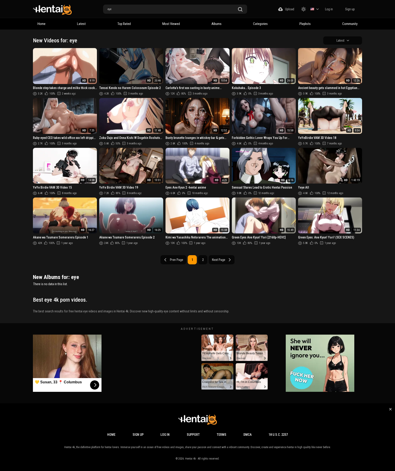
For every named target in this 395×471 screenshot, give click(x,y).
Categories (260, 24)
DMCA (247, 434)
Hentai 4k (190, 458)
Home (41, 24)
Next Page (218, 260)
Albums (216, 24)
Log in (329, 9)
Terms (221, 434)
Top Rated (124, 24)
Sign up (350, 9)
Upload (289, 9)
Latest (81, 24)
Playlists (305, 24)
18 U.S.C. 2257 (278, 434)
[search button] (240, 9)
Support (193, 434)
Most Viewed (171, 24)
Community (350, 24)
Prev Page (176, 260)
